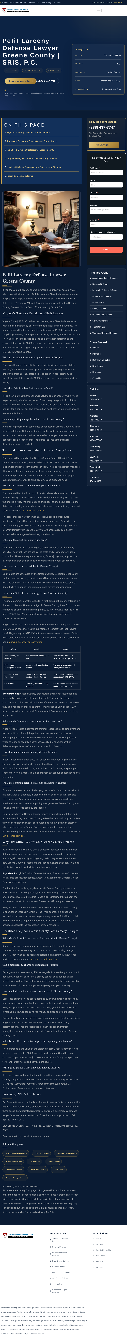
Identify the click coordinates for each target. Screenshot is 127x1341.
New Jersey (95, 447)
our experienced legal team (44, 959)
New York (94, 457)
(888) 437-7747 (119, 2)
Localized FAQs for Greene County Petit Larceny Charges (34, 167)
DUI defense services (13, 835)
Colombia (94, 477)
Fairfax (93, 395)
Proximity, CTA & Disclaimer (20, 176)
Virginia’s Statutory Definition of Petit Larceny (28, 132)
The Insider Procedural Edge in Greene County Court (32, 141)
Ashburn (94, 406)
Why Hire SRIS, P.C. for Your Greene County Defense (32, 158)
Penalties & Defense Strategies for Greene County (30, 150)
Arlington (94, 416)
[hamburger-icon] (99, 10)
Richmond (94, 426)
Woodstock (95, 467)
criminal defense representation (26, 642)
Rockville (94, 436)
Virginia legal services (33, 510)
